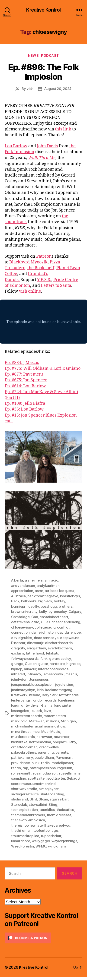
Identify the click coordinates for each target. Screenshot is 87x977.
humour (30, 669)
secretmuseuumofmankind (33, 783)
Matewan (36, 721)
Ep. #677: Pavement (24, 374)
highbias (73, 663)
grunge (17, 663)
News (33, 55)
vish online (30, 291)
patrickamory (22, 757)
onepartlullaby (64, 742)
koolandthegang (58, 690)
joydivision (64, 684)
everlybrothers (60, 648)
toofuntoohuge (45, 830)
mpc (36, 731)
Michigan (68, 721)
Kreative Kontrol (43, 9)
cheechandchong (66, 622)
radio (45, 763)
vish (30, 88)
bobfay (59, 601)
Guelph (30, 663)
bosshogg (49, 606)
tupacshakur (51, 836)
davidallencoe (69, 632)
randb (16, 768)
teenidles (47, 809)
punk (35, 763)
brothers (66, 606)
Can (34, 617)
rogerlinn (64, 768)
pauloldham (44, 757)
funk (44, 658)
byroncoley (57, 611)
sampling (18, 778)
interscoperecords (53, 669)
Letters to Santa (56, 285)
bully (43, 611)
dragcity (18, 648)
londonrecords (44, 700)
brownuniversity (24, 611)
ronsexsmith (21, 773)
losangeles (20, 710)
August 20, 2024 (57, 88)
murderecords (23, 736)
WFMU (40, 846)
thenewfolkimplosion (28, 820)
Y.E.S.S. (44, 279)
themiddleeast (59, 815)
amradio (51, 580)
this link (63, 129)
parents (61, 752)
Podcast (50, 55)
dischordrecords (58, 643)
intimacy (34, 674)
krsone (34, 695)
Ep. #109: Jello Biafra (25, 403)
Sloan (43, 799)
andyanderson (23, 585)
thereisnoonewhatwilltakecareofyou (40, 825)
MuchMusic (50, 731)
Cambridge (20, 617)
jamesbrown (53, 674)
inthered (18, 674)
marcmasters (55, 716)
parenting (46, 752)
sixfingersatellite (25, 794)
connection (20, 632)
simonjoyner (49, 789)
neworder (61, 736)
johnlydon (19, 679)
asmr (39, 590)
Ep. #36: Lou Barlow (24, 409)
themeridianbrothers (28, 815)
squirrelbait (59, 799)
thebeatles (65, 809)
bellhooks (29, 601)
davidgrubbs (21, 638)
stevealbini (38, 804)
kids (40, 690)
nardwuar (44, 736)
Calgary (74, 611)
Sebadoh (74, 778)
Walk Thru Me (41, 157)
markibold (19, 721)
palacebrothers (23, 752)
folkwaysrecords (25, 658)
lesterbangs (21, 700)
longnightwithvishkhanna (31, 705)
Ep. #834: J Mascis (22, 362)
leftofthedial (69, 695)
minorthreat (21, 731)
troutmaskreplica (25, 836)
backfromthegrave (42, 596)
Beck (15, 601)
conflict (63, 627)
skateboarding (52, 794)
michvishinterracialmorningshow (38, 726)
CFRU (45, 622)
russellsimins (70, 773)
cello (35, 622)
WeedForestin (22, 846)
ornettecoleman (24, 747)
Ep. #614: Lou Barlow (25, 386)
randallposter (62, 763)
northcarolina (40, 742)
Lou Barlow (16, 146)
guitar (43, 663)
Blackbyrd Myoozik (28, 262)
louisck (36, 710)
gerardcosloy (60, 658)
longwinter (62, 705)
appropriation (22, 590)
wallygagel (41, 841)
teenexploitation (24, 809)
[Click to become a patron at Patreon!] (43, 938)
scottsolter (56, 778)
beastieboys (70, 596)
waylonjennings (64, 841)
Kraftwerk (19, 695)
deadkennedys (46, 638)
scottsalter (36, 778)
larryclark (49, 695)
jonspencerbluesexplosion (32, 684)
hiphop (16, 669)
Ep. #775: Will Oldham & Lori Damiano (43, 368)
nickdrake (19, 742)
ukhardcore (20, 841)
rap (25, 768)
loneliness (66, 700)
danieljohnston (43, 632)
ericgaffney (36, 648)
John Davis (47, 146)
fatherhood (35, 653)
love (47, 710)
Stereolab (19, 804)
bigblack (45, 601)
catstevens (20, 622)
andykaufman (48, 585)
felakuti (52, 653)
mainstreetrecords (26, 716)
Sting (52, 804)
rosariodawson (45, 773)
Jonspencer (38, 679)
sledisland (19, 799)
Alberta (17, 580)
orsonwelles (49, 747)
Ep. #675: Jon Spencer (26, 380)
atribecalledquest (59, 590)
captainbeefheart (54, 617)
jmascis (70, 674)
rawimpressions (42, 768)
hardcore (57, 663)
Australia (18, 596)
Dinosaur (18, 643)
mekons (52, 721)
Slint (33, 799)
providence (20, 763)
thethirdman (21, 830)
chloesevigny (22, 627)
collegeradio (45, 627)
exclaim (17, 653)
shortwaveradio (24, 789)
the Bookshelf (40, 268)
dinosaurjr (35, 643)
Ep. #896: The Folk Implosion (43, 72)
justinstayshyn (23, 690)
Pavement (64, 757)
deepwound (70, 638)
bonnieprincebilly (25, 606)
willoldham (57, 846)
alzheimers (34, 580)
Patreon (44, 256)
